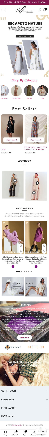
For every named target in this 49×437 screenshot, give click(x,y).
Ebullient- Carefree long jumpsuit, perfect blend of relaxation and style (12, 259)
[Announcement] (24, 2)
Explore (16, 289)
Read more (24, 337)
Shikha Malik (17, 425)
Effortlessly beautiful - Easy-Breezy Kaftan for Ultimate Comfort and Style (36, 259)
